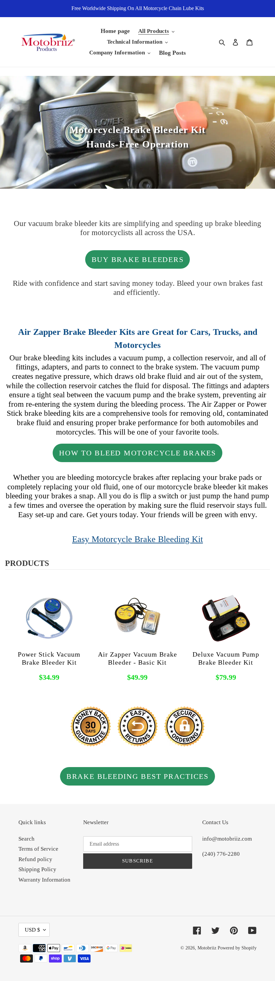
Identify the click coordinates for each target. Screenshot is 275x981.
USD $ (32, 930)
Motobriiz (207, 947)
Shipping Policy (37, 869)
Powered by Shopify (237, 947)
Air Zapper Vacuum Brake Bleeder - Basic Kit (137, 658)
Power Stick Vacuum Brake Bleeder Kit (49, 658)
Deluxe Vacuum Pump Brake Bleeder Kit (225, 658)
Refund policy (35, 859)
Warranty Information (44, 880)
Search (26, 839)
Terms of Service (38, 849)
